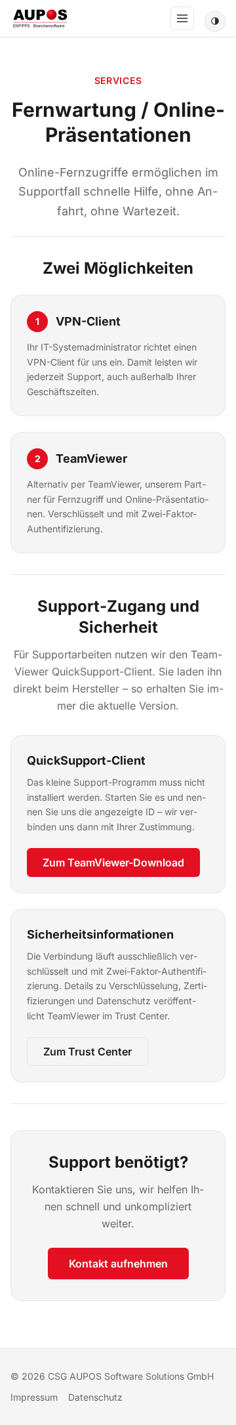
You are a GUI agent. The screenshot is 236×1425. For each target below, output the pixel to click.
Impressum (34, 1397)
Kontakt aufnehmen (118, 1263)
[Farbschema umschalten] (215, 21)
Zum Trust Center (87, 1051)
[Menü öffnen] (182, 18)
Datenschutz (95, 1397)
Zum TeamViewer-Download (113, 862)
